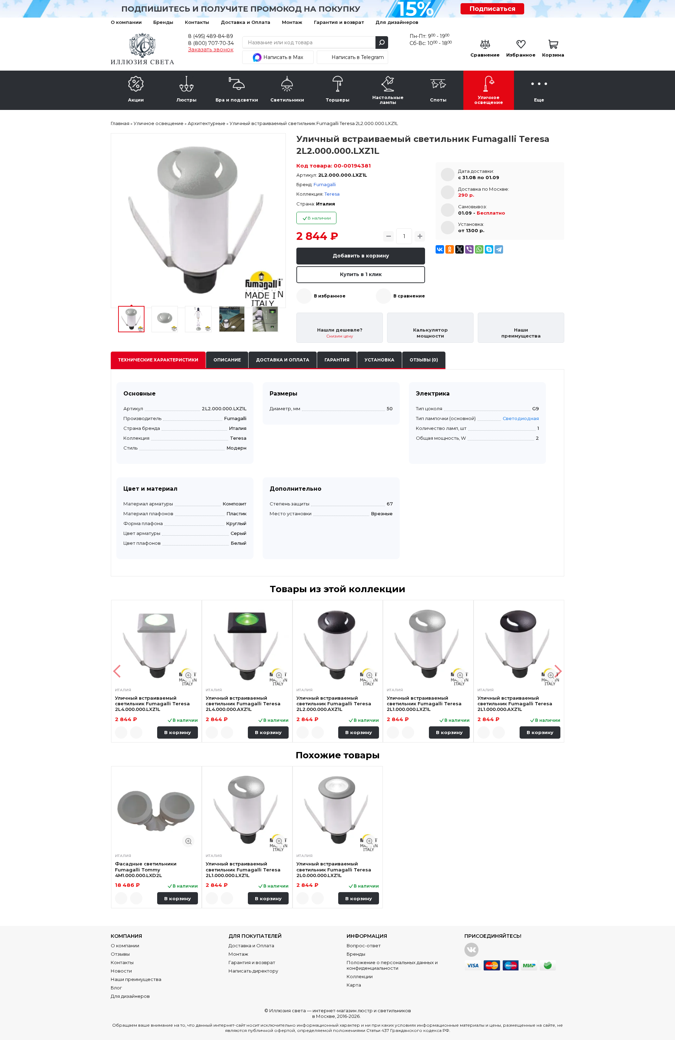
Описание (227, 359)
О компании (126, 22)
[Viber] (469, 249)
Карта (354, 985)
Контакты (197, 22)
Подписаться (492, 9)
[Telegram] (499, 249)
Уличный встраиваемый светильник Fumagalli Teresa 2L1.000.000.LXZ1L (424, 703)
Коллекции (360, 976)
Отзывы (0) (424, 359)
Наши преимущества (136, 979)
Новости (121, 971)
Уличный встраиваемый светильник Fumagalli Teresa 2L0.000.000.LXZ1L (333, 869)
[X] (459, 249)
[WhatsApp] (479, 249)
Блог (116, 987)
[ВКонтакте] (440, 249)
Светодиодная (521, 418)
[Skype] (489, 249)
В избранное (330, 296)
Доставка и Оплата (245, 22)
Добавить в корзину (361, 256)
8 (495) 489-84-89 (210, 36)
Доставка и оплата (282, 359)
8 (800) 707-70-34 (211, 43)
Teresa (332, 194)
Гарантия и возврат (339, 22)
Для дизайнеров (396, 22)
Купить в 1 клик (361, 274)
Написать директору (253, 971)
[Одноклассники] (449, 249)
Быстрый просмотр (188, 675)
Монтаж (292, 22)
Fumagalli (325, 184)
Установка (379, 359)
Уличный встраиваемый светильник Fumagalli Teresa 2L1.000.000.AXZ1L (514, 703)
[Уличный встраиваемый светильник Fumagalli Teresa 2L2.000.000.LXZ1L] (198, 220)
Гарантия (336, 359)
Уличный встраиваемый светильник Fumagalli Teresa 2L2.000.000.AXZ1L (333, 703)
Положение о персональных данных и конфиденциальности (392, 965)
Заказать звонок (210, 49)
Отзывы (120, 954)
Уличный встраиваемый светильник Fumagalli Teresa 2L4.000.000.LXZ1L (152, 703)
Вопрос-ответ (364, 945)
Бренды (163, 22)
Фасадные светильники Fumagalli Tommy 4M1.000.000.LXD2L (145, 869)
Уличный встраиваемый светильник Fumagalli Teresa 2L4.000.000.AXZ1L (243, 703)
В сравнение (409, 296)
